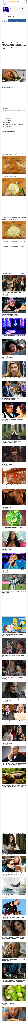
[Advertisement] (14, 32)
